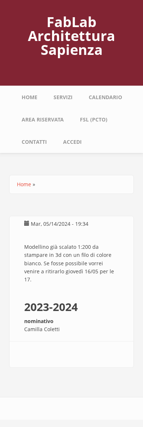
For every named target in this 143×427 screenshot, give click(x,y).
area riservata (43, 119)
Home (29, 97)
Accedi (72, 141)
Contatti (34, 141)
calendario (105, 97)
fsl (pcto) (93, 119)
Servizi (63, 97)
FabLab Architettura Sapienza (71, 35)
